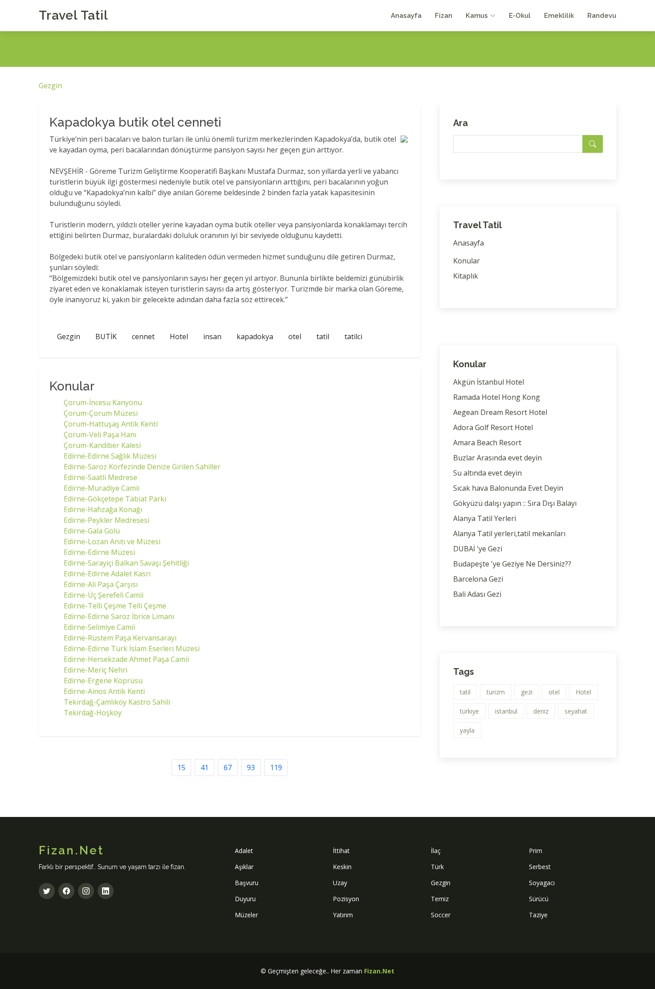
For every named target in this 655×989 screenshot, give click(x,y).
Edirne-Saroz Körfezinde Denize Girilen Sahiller (142, 467)
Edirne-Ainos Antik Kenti (104, 691)
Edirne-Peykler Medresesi (106, 520)
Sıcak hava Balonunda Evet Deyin (508, 488)
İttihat (341, 850)
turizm (496, 692)
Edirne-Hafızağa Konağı (103, 509)
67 (228, 767)
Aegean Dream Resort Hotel (500, 412)
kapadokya (255, 336)
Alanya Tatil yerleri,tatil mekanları (509, 533)
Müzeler (246, 915)
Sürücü (539, 899)
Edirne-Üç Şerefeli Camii (103, 595)
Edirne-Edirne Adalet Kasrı (107, 574)
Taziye (538, 915)
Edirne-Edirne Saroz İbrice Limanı (119, 616)
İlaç (436, 850)
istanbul (506, 711)
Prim (535, 850)
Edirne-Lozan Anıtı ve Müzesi (112, 541)
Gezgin (50, 85)
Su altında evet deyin (487, 473)
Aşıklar (244, 866)
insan (212, 336)
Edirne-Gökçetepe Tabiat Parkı (115, 499)
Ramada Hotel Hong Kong (496, 397)
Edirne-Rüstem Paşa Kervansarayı (120, 638)
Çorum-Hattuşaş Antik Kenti (111, 424)
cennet (143, 336)
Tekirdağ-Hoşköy (93, 713)
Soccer (440, 915)
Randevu (601, 16)
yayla (467, 730)
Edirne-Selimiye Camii (99, 627)
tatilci (353, 336)
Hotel (179, 336)
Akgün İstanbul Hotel (488, 382)
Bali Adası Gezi (477, 594)
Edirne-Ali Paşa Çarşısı (101, 584)
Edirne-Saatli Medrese (100, 477)
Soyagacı (542, 882)
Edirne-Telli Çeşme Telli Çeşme (115, 606)
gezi (526, 692)
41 (205, 767)
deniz (541, 711)
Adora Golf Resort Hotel (493, 427)
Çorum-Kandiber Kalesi (102, 445)
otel (294, 336)
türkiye (469, 711)
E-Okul (520, 16)
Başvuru (246, 882)
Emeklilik (559, 16)
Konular (466, 261)
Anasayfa (406, 16)
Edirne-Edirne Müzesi (99, 552)
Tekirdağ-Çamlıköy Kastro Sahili (117, 702)
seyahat (576, 711)
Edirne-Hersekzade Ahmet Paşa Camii (126, 659)
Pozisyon (346, 899)
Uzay (340, 882)
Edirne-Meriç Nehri (95, 670)
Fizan (443, 16)
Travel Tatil (73, 15)
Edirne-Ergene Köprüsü (103, 680)
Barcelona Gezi (478, 579)
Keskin (342, 866)
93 (251, 767)
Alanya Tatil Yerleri (484, 518)
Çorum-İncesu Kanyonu (103, 402)
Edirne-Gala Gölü (92, 531)
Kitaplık (465, 276)
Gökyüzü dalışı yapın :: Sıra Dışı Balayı (515, 503)
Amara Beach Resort (487, 442)
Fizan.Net (379, 971)
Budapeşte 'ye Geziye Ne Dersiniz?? (512, 564)
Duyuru (245, 899)
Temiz (440, 899)
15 (181, 767)
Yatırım (343, 915)
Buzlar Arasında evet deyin (497, 458)
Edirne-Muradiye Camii (101, 488)
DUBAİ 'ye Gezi (477, 549)
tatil (322, 336)
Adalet (244, 850)
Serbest (540, 866)
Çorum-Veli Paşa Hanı (100, 434)
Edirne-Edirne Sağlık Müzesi (110, 456)
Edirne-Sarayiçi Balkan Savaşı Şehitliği (126, 563)
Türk (437, 866)
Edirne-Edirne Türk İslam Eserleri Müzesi (132, 648)
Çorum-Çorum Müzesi (101, 413)
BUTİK (106, 336)
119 (276, 767)
